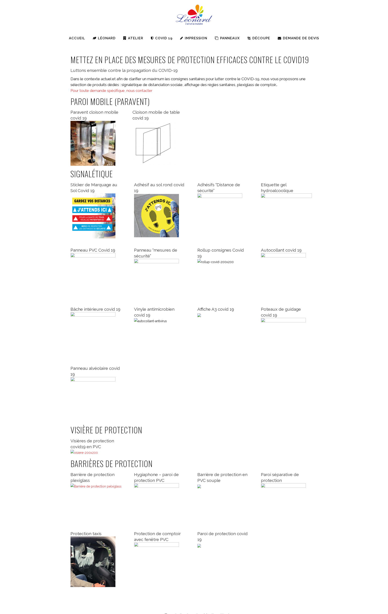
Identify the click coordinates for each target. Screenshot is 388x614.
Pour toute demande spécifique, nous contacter (111, 90)
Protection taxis (86, 533)
